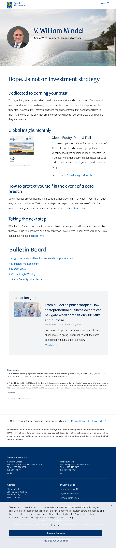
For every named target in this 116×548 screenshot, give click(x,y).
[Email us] (8, 473)
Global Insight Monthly (79, 175)
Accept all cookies (56, 533)
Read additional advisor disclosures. (19, 399)
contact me (37, 235)
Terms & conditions (68, 498)
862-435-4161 (70, 470)
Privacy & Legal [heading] (67, 484)
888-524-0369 (20, 467)
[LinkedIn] (11, 473)
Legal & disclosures (68, 493)
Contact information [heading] (17, 457)
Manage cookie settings (56, 540)
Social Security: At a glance (26, 279)
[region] (58, 525)
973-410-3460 (73, 467)
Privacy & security (68, 489)
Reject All (55, 525)
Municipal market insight (25, 263)
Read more (79, 208)
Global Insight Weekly (23, 274)
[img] (58, 37)
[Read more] (11, 393)
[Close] (111, 505)
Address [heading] (11, 484)
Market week (18, 269)
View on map (13, 497)
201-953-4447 (17, 470)
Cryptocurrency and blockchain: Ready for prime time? (42, 258)
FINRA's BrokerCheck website (86, 421)
